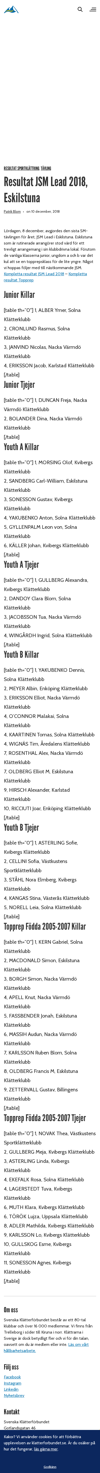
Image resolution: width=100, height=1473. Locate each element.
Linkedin (11, 1389)
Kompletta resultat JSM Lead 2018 (34, 273)
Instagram (12, 1383)
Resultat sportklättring (21, 168)
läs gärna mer (46, 1449)
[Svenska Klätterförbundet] (11, 9)
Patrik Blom (12, 211)
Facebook (12, 1377)
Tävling (46, 168)
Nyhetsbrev (14, 1395)
